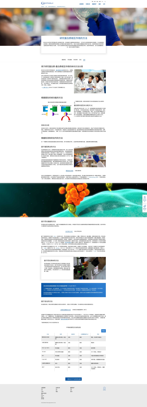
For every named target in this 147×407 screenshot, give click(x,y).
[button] (105, 2)
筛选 (103, 331)
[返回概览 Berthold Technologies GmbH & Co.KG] (47, 3)
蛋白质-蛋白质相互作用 (51, 6)
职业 (97, 1)
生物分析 (42, 6)
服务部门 (144, 209)
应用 (46, 6)
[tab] (69, 171)
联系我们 (144, 200)
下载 (92, 1)
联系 (100, 1)
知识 (95, 1)
